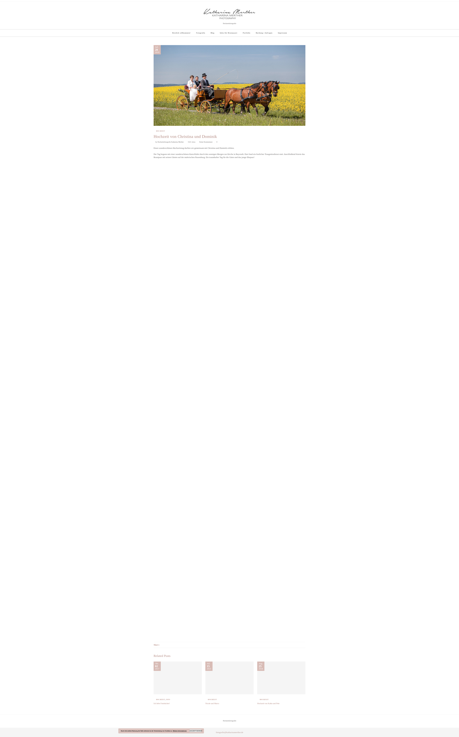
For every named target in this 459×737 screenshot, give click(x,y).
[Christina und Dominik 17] (229, 386)
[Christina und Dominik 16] (179, 386)
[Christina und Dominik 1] (179, 195)
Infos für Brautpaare (228, 33)
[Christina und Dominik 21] (280, 425)
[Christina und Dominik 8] (229, 271)
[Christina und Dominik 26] (229, 501)
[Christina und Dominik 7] (179, 271)
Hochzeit (160, 131)
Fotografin (200, 33)
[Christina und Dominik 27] (280, 501)
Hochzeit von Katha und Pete (268, 703)
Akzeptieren (195, 731)
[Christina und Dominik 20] (229, 425)
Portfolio (246, 33)
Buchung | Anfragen (264, 33)
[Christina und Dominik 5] (229, 233)
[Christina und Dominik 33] (280, 578)
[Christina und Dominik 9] (280, 271)
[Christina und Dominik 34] (179, 616)
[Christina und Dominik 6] (280, 233)
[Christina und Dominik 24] (280, 463)
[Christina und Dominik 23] (229, 463)
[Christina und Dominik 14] (229, 348)
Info (168, 699)
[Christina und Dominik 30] (280, 539)
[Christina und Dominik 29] (229, 539)
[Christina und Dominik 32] (229, 578)
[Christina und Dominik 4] (179, 233)
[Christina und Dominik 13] (179, 348)
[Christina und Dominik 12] (280, 310)
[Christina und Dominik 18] (280, 386)
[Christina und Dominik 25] (179, 501)
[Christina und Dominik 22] (179, 463)
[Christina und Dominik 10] (179, 310)
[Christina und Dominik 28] (179, 539)
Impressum (282, 33)
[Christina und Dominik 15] (280, 348)
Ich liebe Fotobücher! (162, 703)
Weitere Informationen (180, 731)
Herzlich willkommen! (181, 33)
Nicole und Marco (212, 703)
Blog (212, 33)
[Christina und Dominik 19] (179, 425)
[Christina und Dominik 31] (179, 578)
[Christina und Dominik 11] (229, 310)
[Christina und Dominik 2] (229, 195)
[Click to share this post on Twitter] (167, 645)
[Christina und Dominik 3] (280, 195)
